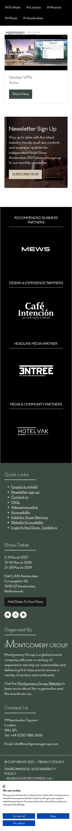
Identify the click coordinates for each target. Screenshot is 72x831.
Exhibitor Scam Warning (29, 517)
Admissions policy (24, 507)
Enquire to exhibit (24, 487)
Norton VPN (20, 77)
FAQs (15, 502)
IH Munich (54, 7)
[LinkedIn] (23, 614)
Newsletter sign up (25, 492)
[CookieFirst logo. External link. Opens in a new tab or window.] (4, 786)
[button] (64, 33)
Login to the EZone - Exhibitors (34, 527)
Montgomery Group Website (39, 683)
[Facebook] (7, 614)
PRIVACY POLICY (51, 762)
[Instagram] (15, 614)
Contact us (19, 497)
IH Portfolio (13, 7)
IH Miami (11, 18)
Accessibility (20, 512)
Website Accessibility (27, 522)
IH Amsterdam (33, 18)
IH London (34, 7)
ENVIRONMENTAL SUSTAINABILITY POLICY (30, 771)
